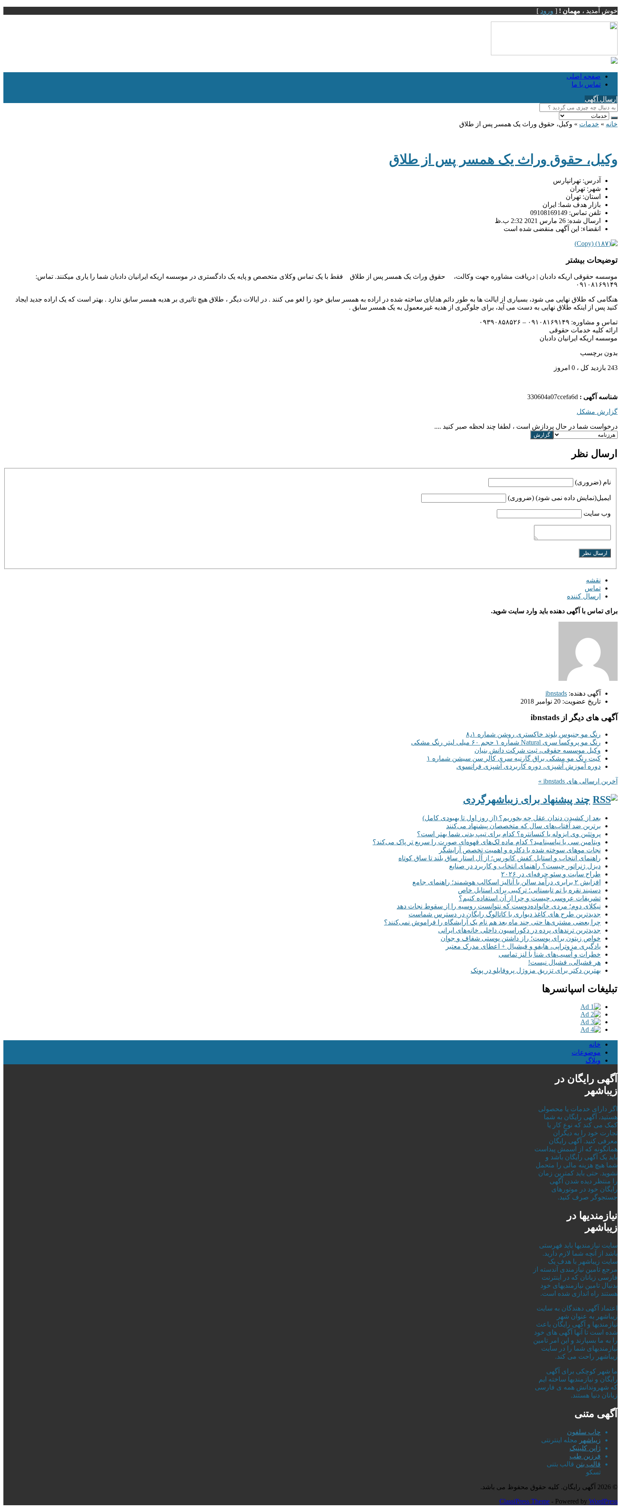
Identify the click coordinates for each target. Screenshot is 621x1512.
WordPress (603, 1501)
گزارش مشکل (597, 411)
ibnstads (556, 693)
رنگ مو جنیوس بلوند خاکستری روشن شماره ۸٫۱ (533, 734)
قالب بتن (588, 1464)
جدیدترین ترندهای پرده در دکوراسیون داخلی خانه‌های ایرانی (519, 930)
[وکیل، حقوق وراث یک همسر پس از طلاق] (596, 243)
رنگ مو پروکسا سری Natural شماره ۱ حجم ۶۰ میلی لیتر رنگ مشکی (506, 742)
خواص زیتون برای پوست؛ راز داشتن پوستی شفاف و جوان (521, 938)
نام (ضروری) (593, 482)
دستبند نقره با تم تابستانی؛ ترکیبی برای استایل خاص (529, 890)
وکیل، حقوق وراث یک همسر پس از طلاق (503, 159)
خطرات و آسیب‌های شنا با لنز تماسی (549, 954)
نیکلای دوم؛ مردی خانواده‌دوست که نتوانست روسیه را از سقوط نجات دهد (499, 906)
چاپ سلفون (584, 1432)
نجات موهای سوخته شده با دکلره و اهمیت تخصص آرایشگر (520, 850)
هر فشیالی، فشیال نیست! (564, 962)
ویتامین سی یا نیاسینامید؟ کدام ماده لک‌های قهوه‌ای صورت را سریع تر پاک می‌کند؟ (487, 842)
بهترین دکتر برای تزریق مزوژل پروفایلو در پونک (536, 970)
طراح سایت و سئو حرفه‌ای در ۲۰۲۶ (551, 874)
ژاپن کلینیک (585, 1448)
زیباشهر (590, 1440)
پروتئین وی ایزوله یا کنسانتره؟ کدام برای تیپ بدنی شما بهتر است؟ (509, 834)
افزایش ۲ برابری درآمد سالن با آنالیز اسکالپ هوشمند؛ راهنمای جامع (506, 882)
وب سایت (597, 513)
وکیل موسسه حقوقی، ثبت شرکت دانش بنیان (537, 750)
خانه (612, 124)
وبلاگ (593, 1060)
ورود (546, 10)
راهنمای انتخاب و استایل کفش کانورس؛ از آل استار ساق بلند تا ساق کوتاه (499, 858)
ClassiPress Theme (524, 1501)
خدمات (589, 124)
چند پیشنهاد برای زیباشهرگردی (526, 799)
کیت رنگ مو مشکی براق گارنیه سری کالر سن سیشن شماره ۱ (514, 758)
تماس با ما (586, 84)
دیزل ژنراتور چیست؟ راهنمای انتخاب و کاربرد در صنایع (525, 866)
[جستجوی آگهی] (614, 118)
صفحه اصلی (584, 76)
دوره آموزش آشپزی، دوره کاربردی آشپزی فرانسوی (528, 766)
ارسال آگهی (601, 99)
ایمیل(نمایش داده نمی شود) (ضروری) (559, 497)
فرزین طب (585, 1456)
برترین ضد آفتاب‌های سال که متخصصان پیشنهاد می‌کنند (523, 825)
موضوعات (586, 1052)
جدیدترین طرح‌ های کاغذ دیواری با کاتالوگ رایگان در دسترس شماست (505, 914)
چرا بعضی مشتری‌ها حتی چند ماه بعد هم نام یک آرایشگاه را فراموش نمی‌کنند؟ (492, 922)
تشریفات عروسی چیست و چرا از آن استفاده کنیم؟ (530, 898)
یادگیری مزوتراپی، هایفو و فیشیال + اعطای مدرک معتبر (523, 946)
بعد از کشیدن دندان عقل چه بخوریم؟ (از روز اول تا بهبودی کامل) (511, 817)
